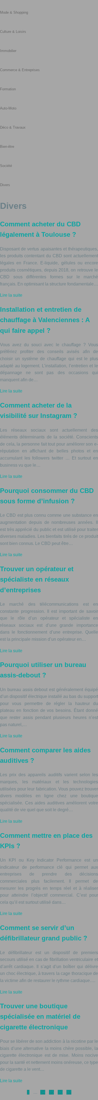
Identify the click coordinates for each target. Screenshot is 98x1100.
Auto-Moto (8, 108)
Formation (8, 89)
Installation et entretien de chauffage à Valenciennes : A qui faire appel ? (45, 320)
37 (68, 1092)
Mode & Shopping (14, 12)
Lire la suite (11, 295)
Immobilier (8, 51)
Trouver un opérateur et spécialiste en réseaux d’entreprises (37, 579)
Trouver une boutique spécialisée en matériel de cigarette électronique (40, 1016)
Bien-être (7, 147)
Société (6, 166)
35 (51, 1092)
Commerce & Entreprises (20, 70)
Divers (5, 185)
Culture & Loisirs (13, 32)
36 (60, 1092)
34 (42, 1092)
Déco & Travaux (13, 127)
